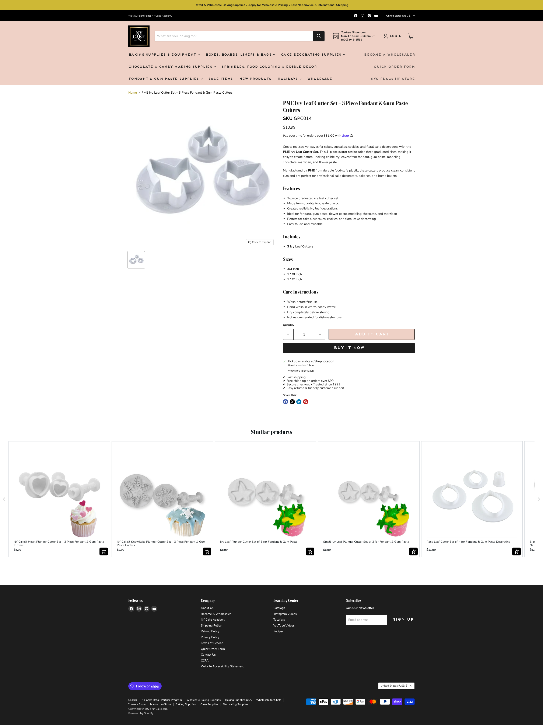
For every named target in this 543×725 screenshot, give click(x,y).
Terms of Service (212, 643)
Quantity (288, 325)
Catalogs (279, 608)
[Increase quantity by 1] (320, 334)
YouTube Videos (284, 626)
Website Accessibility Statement (222, 666)
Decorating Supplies (235, 704)
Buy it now (348, 348)
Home (132, 92)
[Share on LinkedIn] (298, 401)
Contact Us (208, 655)
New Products (255, 79)
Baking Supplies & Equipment (162, 54)
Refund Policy (210, 631)
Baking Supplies (186, 704)
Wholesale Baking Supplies (203, 700)
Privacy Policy (210, 637)
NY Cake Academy (213, 620)
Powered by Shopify (140, 713)
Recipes (278, 631)
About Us (207, 608)
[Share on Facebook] (285, 401)
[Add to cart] (103, 551)
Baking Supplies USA (238, 700)
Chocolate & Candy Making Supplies (170, 67)
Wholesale (319, 79)
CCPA (205, 661)
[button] (4, 499)
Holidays (288, 79)
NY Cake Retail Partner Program (161, 700)
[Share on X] (292, 401)
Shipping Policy (211, 626)
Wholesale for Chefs (268, 700)
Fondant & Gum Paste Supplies (164, 79)
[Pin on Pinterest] (305, 401)
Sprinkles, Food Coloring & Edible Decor (268, 67)
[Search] (319, 36)
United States (398, 15)
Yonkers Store (137, 704)
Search (132, 700)
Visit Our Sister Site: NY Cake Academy (150, 15)
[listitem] (59, 499)
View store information (301, 370)
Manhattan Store (160, 704)
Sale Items (220, 79)
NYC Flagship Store (392, 79)
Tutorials (279, 620)
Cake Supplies (209, 704)
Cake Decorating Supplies (312, 54)
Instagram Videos (285, 614)
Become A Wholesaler (389, 54)
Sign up (403, 619)
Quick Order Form (394, 67)
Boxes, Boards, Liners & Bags (239, 54)
